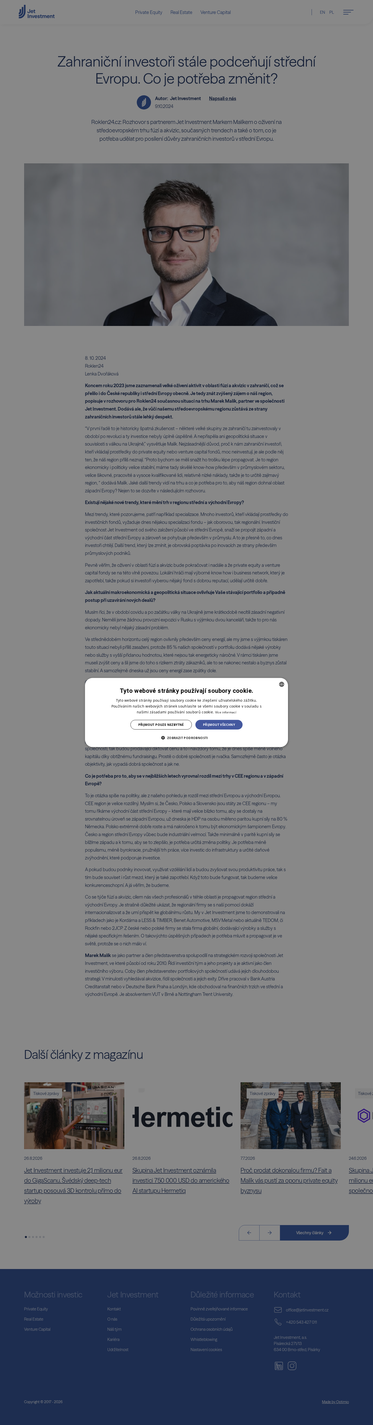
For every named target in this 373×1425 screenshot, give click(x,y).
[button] (186, 738)
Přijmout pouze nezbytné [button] (161, 725)
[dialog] (186, 712)
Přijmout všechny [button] (219, 725)
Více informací (225, 712)
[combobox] (281, 684)
